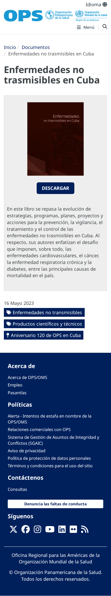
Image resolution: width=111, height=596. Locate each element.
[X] (13, 531)
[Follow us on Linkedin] (62, 531)
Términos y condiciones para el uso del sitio (50, 466)
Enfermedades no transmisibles (47, 312)
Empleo (15, 385)
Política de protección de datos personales (49, 458)
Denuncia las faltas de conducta (55, 503)
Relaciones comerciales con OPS (39, 429)
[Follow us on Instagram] (37, 531)
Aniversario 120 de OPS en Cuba (46, 335)
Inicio (10, 47)
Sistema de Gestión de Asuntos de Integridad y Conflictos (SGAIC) (53, 440)
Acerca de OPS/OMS (27, 377)
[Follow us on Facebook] (25, 531)
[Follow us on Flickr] (73, 531)
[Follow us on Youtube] (49, 531)
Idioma (94, 4)
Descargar (55, 188)
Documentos (36, 47)
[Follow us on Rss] (84, 531)
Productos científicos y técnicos (47, 324)
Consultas (17, 489)
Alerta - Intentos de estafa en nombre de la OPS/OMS (49, 419)
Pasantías (17, 393)
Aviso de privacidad (26, 451)
